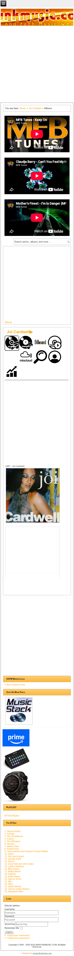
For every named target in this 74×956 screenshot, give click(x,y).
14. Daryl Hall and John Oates (19, 864)
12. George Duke (12, 859)
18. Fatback (10, 874)
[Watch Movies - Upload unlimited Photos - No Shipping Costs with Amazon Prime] (16, 746)
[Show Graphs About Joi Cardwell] (12, 372)
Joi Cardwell (35, 108)
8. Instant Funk (11, 849)
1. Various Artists (12, 831)
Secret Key (10, 924)
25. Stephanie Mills (13, 891)
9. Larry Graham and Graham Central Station (26, 851)
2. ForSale (9, 834)
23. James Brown (12, 886)
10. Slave (9, 854)
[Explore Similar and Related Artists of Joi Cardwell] (40, 357)
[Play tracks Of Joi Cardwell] (55, 343)
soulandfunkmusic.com (42, 953)
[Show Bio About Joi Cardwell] (55, 357)
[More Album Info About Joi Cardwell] (32, 522)
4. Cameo (9, 839)
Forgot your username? (18, 935)
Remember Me (11, 928)
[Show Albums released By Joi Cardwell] (12, 343)
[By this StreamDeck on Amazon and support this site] (16, 769)
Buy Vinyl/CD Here (16, 685)
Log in (9, 932)
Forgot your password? (18, 938)
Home (23, 108)
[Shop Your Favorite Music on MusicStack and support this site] (18, 724)
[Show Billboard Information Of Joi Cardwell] (40, 343)
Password (9, 916)
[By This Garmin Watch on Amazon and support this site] (16, 801)
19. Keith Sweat (12, 876)
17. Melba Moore (12, 871)
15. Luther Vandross (14, 866)
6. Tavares (9, 844)
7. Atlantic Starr (11, 846)
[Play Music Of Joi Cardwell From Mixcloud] (26, 357)
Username (9, 909)
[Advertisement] (37, 64)
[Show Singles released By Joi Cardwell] (26, 343)
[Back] (8, 322)
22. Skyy (8, 884)
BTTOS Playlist (11, 815)
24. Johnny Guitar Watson (17, 889)
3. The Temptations (13, 836)
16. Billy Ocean (11, 869)
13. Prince (9, 861)
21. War (8, 881)
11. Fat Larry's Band (14, 856)
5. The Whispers (12, 841)
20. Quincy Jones (12, 879)
